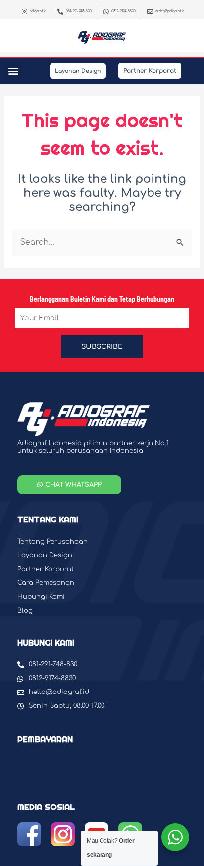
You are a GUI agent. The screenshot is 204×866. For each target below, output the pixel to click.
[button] (13, 71)
